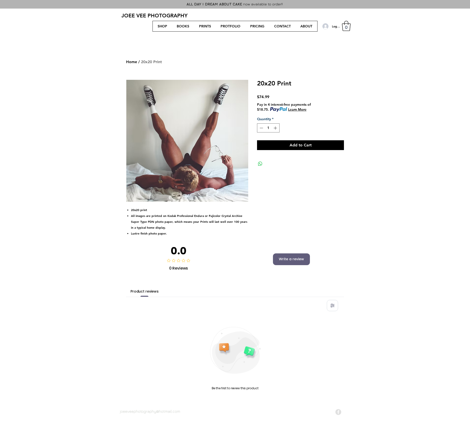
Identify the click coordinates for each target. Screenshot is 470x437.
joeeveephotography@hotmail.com (150, 411)
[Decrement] (261, 128)
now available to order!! (235, 4)
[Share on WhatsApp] (260, 164)
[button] (346, 26)
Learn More (297, 109)
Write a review (291, 259)
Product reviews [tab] (144, 291)
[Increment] (276, 128)
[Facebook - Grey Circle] (338, 412)
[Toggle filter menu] (332, 305)
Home (131, 61)
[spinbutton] (268, 128)
